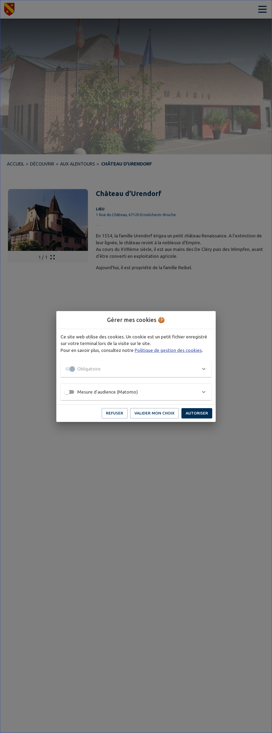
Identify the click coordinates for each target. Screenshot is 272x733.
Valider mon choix (154, 413)
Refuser (114, 413)
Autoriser (197, 413)
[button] (136, 369)
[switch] (67, 392)
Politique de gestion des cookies (168, 350)
